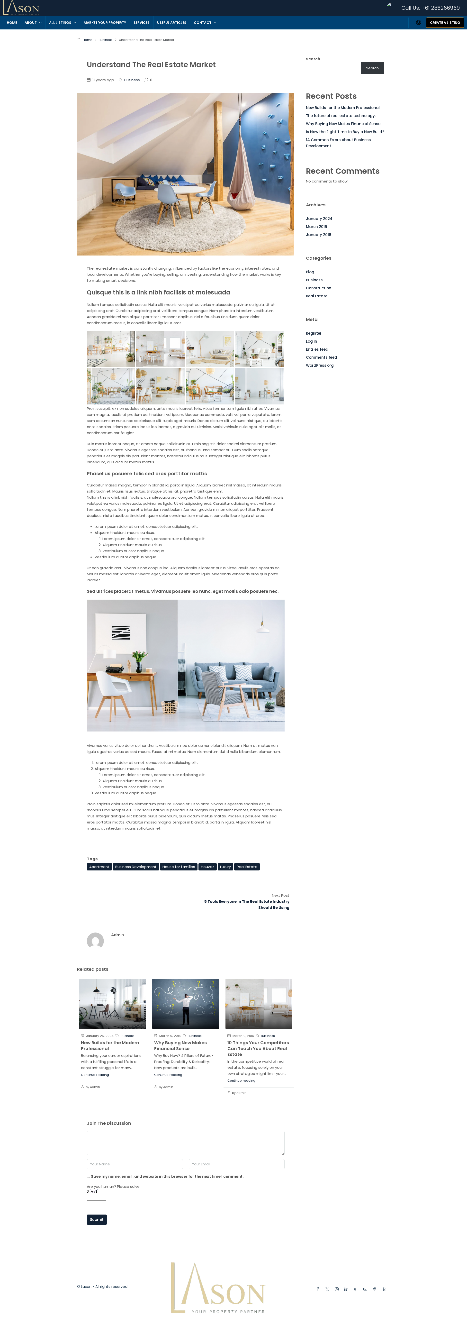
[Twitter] (328, 1289)
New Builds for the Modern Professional (110, 1046)
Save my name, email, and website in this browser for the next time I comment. (167, 1176)
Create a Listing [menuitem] (445, 22)
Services (142, 22)
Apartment (99, 866)
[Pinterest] (375, 1289)
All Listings (60, 22)
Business (106, 39)
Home (12, 22)
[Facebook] (319, 1289)
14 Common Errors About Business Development (338, 142)
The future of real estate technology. (341, 115)
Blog (310, 271)
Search (313, 59)
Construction (318, 288)
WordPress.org (320, 365)
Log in (311, 341)
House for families (178, 866)
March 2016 (316, 226)
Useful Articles (171, 22)
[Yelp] (385, 1289)
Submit (97, 1219)
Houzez (207, 866)
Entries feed (317, 349)
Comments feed (321, 357)
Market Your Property (105, 22)
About (31, 22)
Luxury (225, 866)
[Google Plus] (356, 1289)
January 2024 (319, 218)
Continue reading (95, 1074)
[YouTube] (366, 1289)
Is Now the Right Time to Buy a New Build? (345, 131)
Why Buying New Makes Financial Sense (180, 1046)
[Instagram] (338, 1289)
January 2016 (318, 234)
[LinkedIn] (347, 1289)
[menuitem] (418, 23)
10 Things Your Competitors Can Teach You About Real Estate (258, 1048)
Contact (202, 22)
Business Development (136, 866)
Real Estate (247, 866)
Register (314, 333)
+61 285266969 (440, 7)
